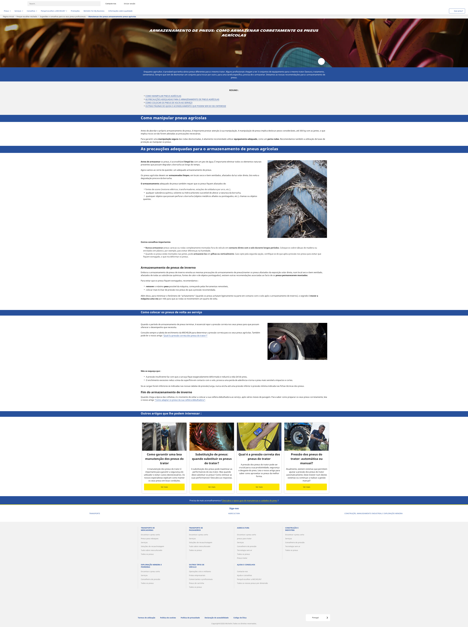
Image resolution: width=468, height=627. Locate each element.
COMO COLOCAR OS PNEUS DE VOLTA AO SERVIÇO (168, 102)
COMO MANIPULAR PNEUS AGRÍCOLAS (163, 96)
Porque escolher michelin (26, 16)
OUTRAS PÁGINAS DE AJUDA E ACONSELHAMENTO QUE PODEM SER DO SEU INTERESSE (185, 106)
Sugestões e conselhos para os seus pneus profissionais (63, 16)
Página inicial (8, 16)
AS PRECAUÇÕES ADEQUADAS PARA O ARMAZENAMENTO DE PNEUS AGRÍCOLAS (182, 99)
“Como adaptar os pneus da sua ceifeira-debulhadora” (180, 400)
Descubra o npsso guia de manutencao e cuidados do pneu (249, 500)
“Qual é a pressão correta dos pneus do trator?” (185, 335)
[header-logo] (13, 3)
